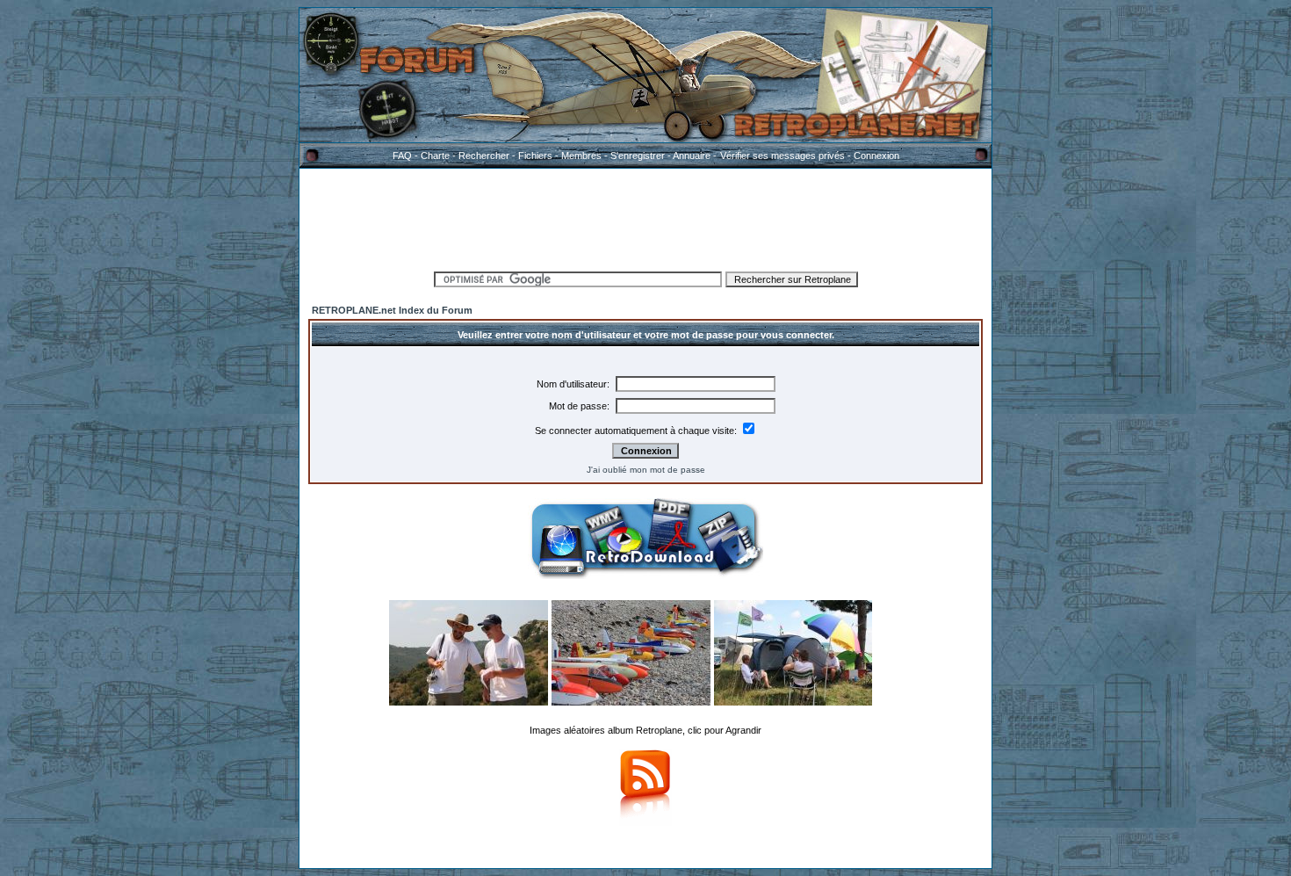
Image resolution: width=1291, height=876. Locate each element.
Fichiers (535, 155)
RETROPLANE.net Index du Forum (392, 310)
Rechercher (483, 155)
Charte (435, 155)
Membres (581, 155)
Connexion (876, 155)
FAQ (402, 155)
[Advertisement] (645, 217)
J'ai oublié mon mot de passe (646, 469)
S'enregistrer (637, 155)
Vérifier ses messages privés (782, 155)
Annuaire (691, 155)
